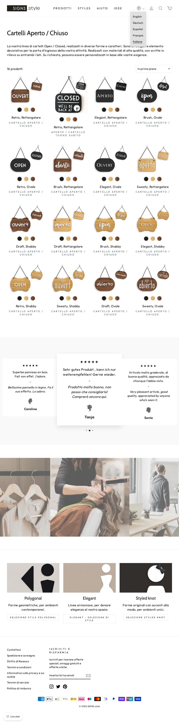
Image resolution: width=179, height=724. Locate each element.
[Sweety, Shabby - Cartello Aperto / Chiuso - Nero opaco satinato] (61, 298)
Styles (84, 8)
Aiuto (102, 8)
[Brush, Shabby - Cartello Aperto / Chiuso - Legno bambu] (110, 238)
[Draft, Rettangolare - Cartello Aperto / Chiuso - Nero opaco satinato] (61, 238)
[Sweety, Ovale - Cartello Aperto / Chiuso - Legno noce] (159, 298)
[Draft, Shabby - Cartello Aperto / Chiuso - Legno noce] (32, 238)
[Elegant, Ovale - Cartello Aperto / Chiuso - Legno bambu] (110, 179)
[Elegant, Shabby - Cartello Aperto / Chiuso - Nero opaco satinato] (146, 238)
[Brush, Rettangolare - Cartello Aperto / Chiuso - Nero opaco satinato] (61, 179)
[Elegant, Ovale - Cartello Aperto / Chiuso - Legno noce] (117, 179)
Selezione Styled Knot (146, 617)
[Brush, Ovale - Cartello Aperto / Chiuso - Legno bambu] (152, 109)
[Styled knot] (146, 578)
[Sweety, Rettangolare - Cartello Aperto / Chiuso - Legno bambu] (152, 179)
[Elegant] (89, 578)
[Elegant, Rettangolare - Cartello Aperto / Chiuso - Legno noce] (117, 109)
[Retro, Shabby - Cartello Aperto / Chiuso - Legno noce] (32, 298)
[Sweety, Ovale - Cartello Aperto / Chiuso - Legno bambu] (152, 298)
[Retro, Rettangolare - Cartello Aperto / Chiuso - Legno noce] (32, 109)
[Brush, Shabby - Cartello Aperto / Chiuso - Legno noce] (117, 238)
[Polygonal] (33, 578)
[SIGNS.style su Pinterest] (65, 686)
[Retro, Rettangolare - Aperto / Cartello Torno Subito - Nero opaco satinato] (61, 119)
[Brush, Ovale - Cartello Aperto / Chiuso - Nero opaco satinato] (146, 109)
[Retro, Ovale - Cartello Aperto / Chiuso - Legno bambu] (26, 179)
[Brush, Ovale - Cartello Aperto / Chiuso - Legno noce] (159, 109)
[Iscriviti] (88, 675)
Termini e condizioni (19, 667)
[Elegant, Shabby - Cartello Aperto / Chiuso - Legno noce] (159, 238)
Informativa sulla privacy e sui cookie (25, 674)
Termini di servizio (18, 682)
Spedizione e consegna (21, 655)
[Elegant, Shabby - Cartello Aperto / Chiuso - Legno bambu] (152, 238)
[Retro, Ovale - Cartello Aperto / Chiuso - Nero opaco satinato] (19, 179)
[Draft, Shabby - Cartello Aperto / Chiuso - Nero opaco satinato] (19, 238)
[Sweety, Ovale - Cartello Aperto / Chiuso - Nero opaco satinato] (146, 298)
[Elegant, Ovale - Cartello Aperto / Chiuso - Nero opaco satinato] (104, 179)
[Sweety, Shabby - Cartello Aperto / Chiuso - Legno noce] (75, 298)
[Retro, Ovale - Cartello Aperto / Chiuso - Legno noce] (32, 179)
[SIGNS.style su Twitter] (58, 686)
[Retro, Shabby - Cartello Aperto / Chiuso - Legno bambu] (26, 298)
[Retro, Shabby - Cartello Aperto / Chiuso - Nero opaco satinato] (19, 298)
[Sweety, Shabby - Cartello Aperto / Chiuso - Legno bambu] (68, 298)
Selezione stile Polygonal (33, 617)
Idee (118, 8)
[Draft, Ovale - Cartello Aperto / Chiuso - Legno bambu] (110, 298)
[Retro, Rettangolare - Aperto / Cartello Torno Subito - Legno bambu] (68, 119)
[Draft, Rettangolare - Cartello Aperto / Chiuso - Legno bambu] (68, 238)
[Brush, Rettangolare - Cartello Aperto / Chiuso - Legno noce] (75, 179)
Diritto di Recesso (18, 661)
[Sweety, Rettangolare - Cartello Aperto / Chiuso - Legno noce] (159, 179)
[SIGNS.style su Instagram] (51, 686)
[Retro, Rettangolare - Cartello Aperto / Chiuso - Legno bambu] (26, 109)
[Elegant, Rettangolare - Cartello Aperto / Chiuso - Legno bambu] (110, 109)
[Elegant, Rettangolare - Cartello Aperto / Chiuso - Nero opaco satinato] (104, 109)
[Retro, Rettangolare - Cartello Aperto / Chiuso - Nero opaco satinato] (19, 109)
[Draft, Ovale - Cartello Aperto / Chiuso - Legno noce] (117, 298)
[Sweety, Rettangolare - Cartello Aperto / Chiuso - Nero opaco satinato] (146, 179)
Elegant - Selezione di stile (89, 619)
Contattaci (14, 649)
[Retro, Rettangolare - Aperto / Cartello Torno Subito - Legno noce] (75, 119)
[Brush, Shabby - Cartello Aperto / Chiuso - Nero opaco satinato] (104, 238)
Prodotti (62, 8)
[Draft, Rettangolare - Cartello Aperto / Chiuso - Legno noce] (75, 238)
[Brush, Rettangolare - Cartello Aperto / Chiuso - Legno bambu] (68, 179)
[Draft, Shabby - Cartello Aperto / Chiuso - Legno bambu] (26, 238)
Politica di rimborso (19, 688)
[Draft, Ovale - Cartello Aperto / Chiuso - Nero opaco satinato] (104, 298)
